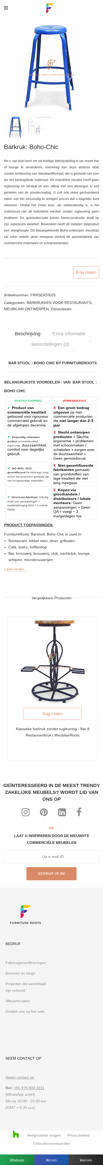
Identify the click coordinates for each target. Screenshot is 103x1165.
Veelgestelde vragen (44, 1135)
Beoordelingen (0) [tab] (50, 344)
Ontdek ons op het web (25, 1011)
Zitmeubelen (61, 309)
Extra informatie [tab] (69, 333)
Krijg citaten (86, 272)
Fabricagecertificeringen (26, 963)
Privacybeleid (78, 1135)
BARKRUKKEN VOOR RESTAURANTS (59, 303)
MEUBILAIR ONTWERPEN (26, 309)
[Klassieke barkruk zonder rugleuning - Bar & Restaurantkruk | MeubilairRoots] (52, 661)
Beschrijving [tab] (27, 333)
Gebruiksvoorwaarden (51, 1143)
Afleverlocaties (18, 1001)
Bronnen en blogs (20, 973)
